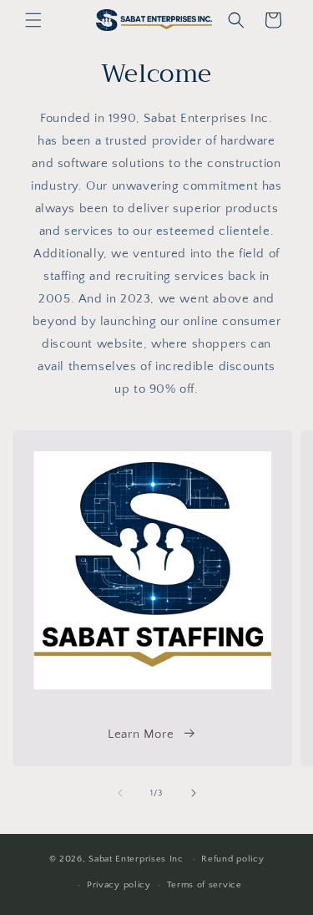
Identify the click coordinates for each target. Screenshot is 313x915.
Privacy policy (119, 885)
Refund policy (232, 859)
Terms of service (204, 885)
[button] (33, 20)
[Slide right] (193, 793)
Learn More (141, 734)
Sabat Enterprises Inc (136, 859)
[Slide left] (120, 793)
